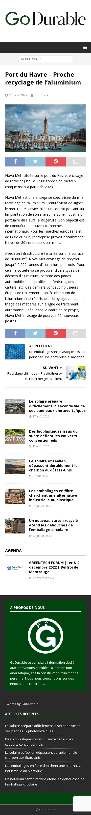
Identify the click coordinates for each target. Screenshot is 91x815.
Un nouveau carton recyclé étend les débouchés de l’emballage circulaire (53, 525)
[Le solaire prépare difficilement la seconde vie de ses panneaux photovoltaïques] (15, 406)
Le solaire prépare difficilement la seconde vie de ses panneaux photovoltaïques (57, 406)
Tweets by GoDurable (21, 703)
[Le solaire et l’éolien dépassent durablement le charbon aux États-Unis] (15, 466)
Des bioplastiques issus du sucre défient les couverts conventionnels (53, 436)
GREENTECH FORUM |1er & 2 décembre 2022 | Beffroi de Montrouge (54, 567)
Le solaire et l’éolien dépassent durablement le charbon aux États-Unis (53, 465)
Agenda (13, 550)
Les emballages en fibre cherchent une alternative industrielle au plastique (53, 495)
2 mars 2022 (18, 95)
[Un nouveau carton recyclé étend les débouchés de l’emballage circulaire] (15, 525)
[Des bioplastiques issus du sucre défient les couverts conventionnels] (15, 436)
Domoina (41, 95)
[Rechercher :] (45, 58)
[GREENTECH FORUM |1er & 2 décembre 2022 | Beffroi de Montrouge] (15, 568)
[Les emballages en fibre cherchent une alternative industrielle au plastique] (15, 496)
